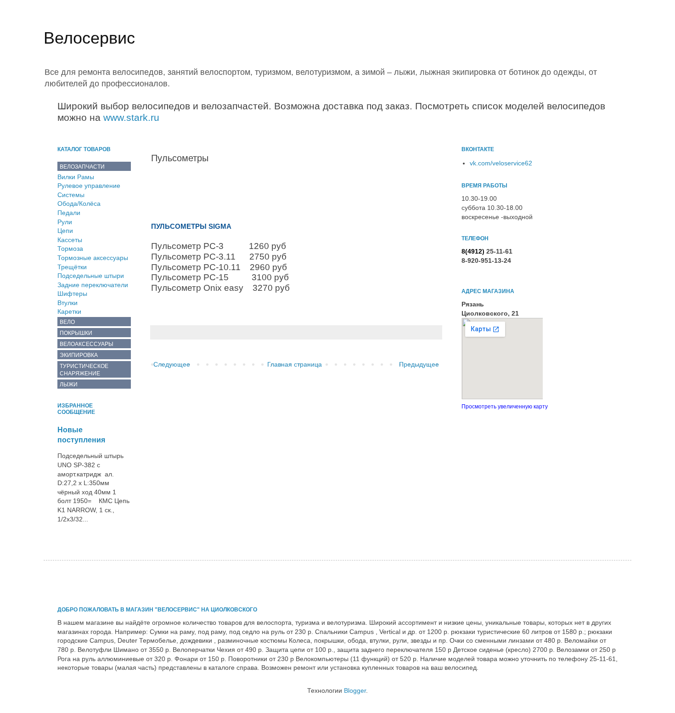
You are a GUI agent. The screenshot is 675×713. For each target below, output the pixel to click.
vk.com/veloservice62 (501, 163)
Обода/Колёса (79, 203)
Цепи (65, 230)
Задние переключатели (92, 285)
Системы (70, 194)
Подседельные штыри (90, 275)
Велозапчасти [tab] (82, 167)
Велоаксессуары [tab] (86, 344)
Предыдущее (419, 364)
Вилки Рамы (75, 177)
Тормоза (70, 248)
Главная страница (294, 364)
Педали (68, 212)
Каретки (69, 311)
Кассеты (69, 239)
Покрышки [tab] (76, 333)
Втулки (67, 302)
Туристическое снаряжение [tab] (84, 370)
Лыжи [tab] (69, 384)
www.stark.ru (131, 117)
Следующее (171, 364)
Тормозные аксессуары (92, 257)
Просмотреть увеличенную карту (504, 406)
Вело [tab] (67, 322)
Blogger (355, 690)
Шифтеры (72, 293)
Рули (64, 222)
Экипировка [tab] (79, 355)
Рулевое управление (88, 185)
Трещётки (72, 267)
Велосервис (89, 37)
